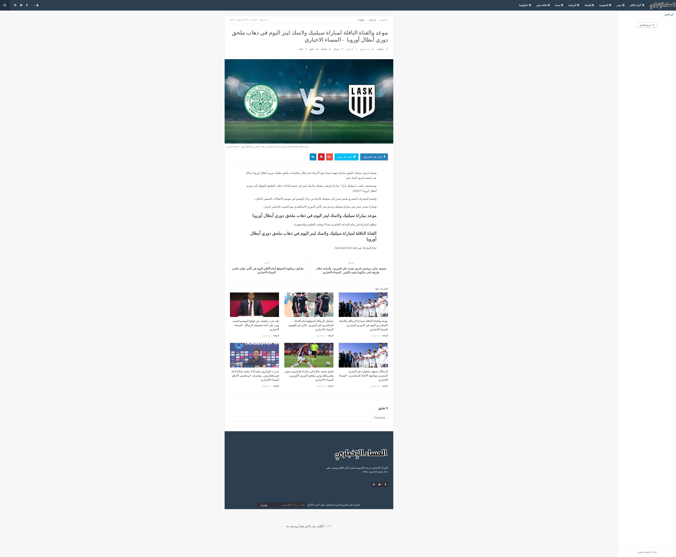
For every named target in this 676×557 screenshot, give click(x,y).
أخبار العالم (636, 5)
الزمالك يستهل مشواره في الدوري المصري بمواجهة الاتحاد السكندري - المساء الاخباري (363, 375)
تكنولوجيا (524, 5)
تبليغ (312, 49)
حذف (301, 49)
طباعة (324, 49)
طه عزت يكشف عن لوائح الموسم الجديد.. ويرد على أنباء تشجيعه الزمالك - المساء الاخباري (255, 325)
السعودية (604, 5)
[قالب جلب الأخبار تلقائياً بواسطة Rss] (305, 526)
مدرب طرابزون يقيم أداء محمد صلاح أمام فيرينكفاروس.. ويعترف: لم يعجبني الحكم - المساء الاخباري (254, 375)
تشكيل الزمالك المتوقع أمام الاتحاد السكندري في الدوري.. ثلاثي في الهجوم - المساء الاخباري (310, 325)
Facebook (379, 417)
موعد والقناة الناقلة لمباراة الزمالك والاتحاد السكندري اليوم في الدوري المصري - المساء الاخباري (363, 325)
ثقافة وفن (541, 5)
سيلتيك (358, 172)
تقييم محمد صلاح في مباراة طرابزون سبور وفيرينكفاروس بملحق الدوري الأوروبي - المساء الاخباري (308, 375)
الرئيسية (384, 19)
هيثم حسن (361, 206)
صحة (558, 5)
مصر (619, 5)
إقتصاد (588, 5)
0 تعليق (349, 49)
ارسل (336, 49)
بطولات (361, 19)
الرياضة (572, 5)
